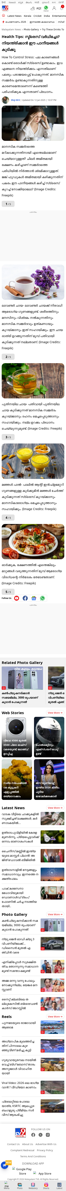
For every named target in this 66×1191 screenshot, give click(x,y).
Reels (7, 1016)
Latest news (14, 15)
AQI (38, 8)
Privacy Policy (45, 1150)
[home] (3, 15)
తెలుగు (29, 2)
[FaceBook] (33, 1135)
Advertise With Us (46, 1144)
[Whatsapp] (45, 8)
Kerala (27, 15)
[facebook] (25, 598)
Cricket (37, 15)
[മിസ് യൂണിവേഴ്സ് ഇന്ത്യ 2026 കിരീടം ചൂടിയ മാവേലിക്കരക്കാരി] (49, 761)
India (47, 15)
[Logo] (5, 8)
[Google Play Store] (22, 1171)
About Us (27, 1144)
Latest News (13, 807)
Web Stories (13, 712)
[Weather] (33, 8)
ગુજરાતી (45, 2)
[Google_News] (34, 598)
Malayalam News (11, 29)
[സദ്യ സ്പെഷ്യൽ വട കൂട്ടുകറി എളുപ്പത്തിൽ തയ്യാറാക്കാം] (17, 761)
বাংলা (54, 2)
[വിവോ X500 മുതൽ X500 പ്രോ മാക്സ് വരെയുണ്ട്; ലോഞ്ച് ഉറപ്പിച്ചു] (17, 719)
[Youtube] (16, 598)
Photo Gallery (31, 29)
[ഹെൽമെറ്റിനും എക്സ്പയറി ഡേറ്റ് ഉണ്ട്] (49, 719)
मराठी (37, 2)
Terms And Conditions (33, 1156)
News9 (12, 2)
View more (54, 712)
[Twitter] (40, 1135)
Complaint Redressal (22, 1150)
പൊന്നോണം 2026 (15, 21)
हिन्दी (4, 2)
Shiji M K (15, 100)
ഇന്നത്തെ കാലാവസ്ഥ (42, 21)
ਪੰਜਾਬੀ (61, 2)
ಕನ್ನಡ (20, 2)
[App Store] (43, 1174)
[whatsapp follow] (42, 598)
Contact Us (13, 1144)
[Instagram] (48, 1135)
